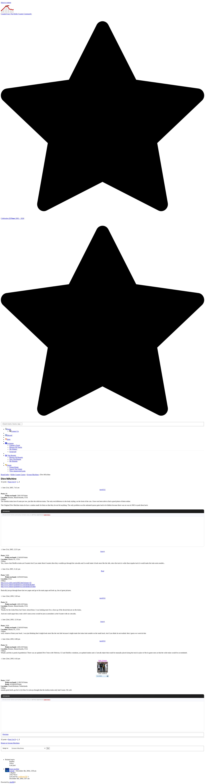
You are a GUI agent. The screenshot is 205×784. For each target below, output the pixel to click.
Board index (5, 475)
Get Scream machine (12, 769)
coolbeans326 (22, 777)
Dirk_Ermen (102, 661)
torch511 (102, 490)
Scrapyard (12, 452)
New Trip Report (15, 459)
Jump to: (5, 748)
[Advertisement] (102, 532)
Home (9, 429)
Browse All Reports (16, 457)
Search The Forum (15, 469)
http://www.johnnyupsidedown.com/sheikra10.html (18, 586)
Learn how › (47, 515)
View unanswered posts (17, 471)
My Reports (13, 461)
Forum (9, 465)
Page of (12, 482)
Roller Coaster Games (18, 475)
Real (102, 571)
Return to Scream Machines (10, 743)
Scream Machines (33, 475)
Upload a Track (14, 445)
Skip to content (6, 3)
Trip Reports (11, 455)
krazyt (102, 551)
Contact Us (15, 431)
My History (13, 449)
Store (8, 439)
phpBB (11, 782)
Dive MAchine (8, 478)
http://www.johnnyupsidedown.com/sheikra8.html (18, 585)
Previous (5, 734)
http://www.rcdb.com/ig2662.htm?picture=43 (16, 583)
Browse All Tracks (15, 447)
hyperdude (10, 771)
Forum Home (13, 467)
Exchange (10, 443)
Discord (9, 435)
